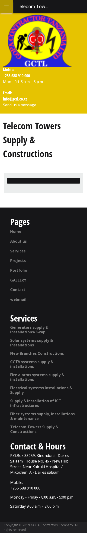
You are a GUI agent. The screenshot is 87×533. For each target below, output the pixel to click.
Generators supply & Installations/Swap (29, 329)
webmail (18, 299)
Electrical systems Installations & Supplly (41, 390)
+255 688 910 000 (16, 75)
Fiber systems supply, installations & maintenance (42, 416)
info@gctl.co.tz (15, 99)
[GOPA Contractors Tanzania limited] (38, 40)
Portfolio (18, 270)
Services (18, 251)
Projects (18, 260)
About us (18, 241)
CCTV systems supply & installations (31, 364)
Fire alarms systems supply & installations (37, 377)
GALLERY (18, 280)
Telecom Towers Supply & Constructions (34, 429)
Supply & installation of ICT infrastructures (35, 403)
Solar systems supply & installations (31, 342)
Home (15, 231)
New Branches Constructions (37, 353)
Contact (17, 289)
